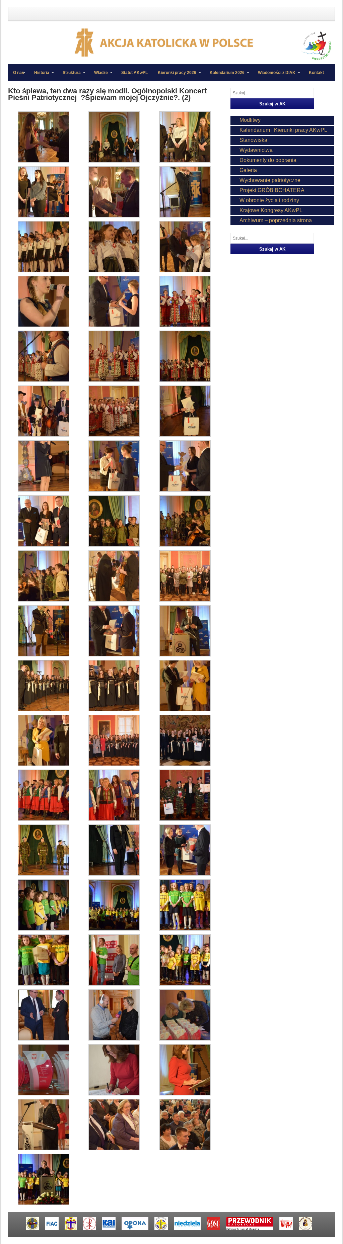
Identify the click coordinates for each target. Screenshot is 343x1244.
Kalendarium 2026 (225, 75)
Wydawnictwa (256, 150)
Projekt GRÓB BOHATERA (271, 190)
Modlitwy (250, 120)
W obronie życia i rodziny (269, 200)
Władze (98, 75)
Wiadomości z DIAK (274, 75)
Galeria (248, 170)
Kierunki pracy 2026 (174, 75)
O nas (18, 72)
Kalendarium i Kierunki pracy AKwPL (283, 130)
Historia (39, 75)
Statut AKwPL (134, 72)
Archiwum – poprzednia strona (275, 220)
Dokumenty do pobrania (267, 160)
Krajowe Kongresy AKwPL (270, 210)
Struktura (69, 75)
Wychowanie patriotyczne (269, 180)
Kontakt (316, 72)
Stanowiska (253, 140)
